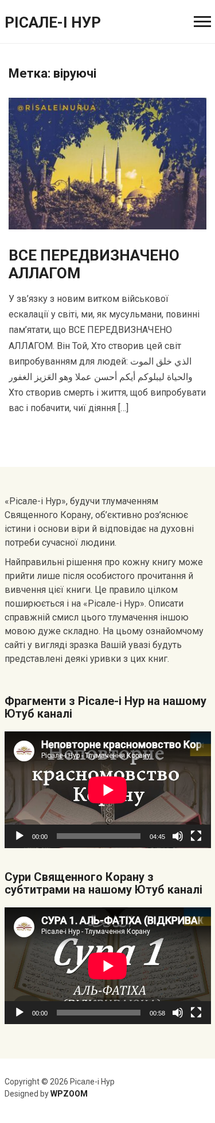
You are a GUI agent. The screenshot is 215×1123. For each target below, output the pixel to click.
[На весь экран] (196, 836)
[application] (108, 789)
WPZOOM (69, 1093)
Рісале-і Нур (53, 22)
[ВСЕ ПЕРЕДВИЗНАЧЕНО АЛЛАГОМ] (107, 163)
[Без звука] (177, 836)
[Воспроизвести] (19, 836)
